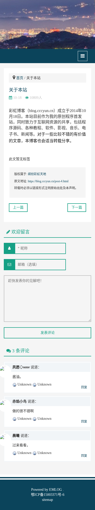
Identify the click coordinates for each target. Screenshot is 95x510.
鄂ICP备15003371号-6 (47, 495)
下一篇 (76, 207)
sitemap (47, 500)
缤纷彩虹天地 (37, 174)
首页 (19, 78)
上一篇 (18, 207)
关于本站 (18, 90)
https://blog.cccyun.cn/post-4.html (48, 181)
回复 (84, 387)
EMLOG (55, 489)
